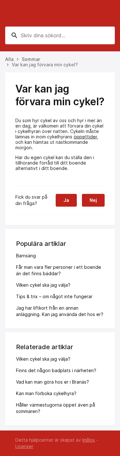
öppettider (85, 136)
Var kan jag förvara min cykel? (45, 64)
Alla (9, 59)
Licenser (24, 446)
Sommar (31, 59)
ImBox (88, 440)
